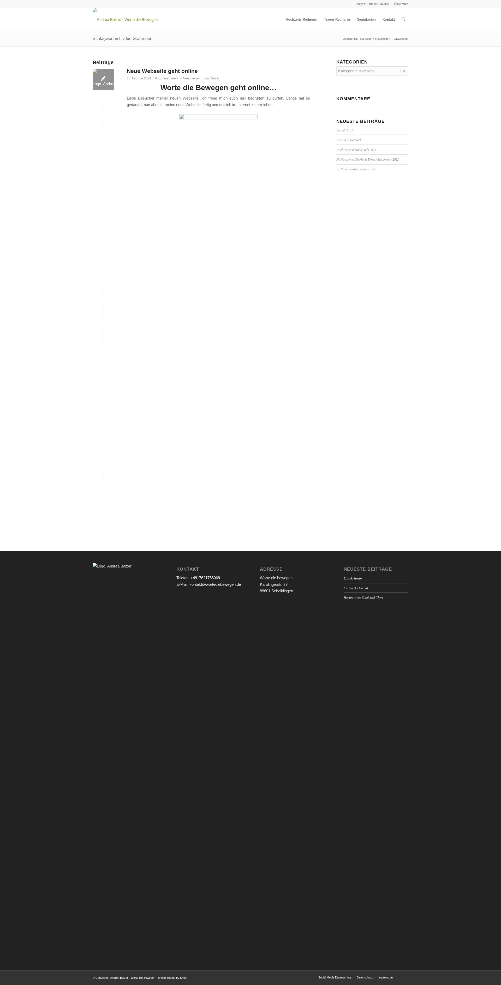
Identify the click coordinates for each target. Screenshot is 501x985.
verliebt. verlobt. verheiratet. (356, 169)
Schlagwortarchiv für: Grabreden (122, 38)
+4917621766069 (205, 578)
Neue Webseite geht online (162, 71)
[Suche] (403, 19)
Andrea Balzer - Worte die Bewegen (132, 977)
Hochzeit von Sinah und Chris (356, 149)
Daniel (214, 78)
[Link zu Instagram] (94, 4)
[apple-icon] (125, 19)
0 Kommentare (165, 78)
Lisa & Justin (345, 130)
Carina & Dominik (348, 139)
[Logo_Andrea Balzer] (103, 79)
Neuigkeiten (191, 78)
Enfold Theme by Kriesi (172, 977)
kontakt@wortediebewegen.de (215, 584)
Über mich (401, 3)
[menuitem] (400, 4)
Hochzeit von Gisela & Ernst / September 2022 (367, 159)
